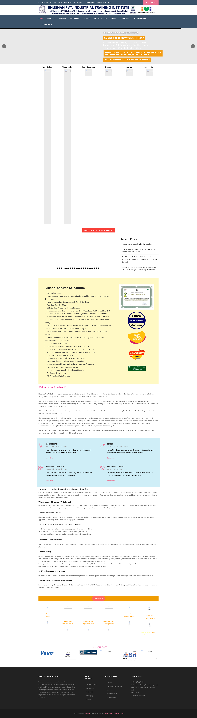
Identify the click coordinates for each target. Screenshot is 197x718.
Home (40, 18)
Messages (89, 692)
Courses (62, 18)
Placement (125, 18)
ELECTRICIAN (52, 444)
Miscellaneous (140, 18)
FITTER (110, 444)
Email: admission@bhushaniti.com (99, 2)
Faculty (87, 18)
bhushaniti (88, 713)
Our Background (91, 684)
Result (114, 18)
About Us (50, 18)
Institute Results (112, 697)
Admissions (74, 18)
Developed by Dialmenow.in (114, 713)
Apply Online (151, 2)
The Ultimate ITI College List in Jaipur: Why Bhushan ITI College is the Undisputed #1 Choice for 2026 (139, 259)
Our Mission (90, 688)
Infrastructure (100, 18)
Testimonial (98, 599)
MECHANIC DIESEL (115, 466)
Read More (49, 458)
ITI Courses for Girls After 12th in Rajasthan (137, 244)
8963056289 (68, 2)
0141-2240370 (77, 2)
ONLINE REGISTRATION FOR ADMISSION (98, 230)
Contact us (47, 25)
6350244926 (58, 2)
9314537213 (49, 2)
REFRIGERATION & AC (55, 466)
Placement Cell (112, 694)
